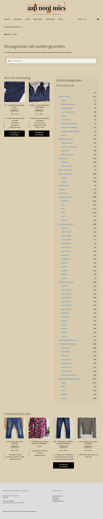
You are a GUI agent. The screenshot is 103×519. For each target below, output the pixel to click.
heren (63, 390)
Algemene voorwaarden (57, 495)
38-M (63, 209)
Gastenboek (17, 19)
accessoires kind (66, 143)
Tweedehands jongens (66, 224)
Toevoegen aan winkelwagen (14, 133)
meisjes (64, 182)
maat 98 (64, 278)
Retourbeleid (55, 497)
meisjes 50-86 (66, 367)
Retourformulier (56, 499)
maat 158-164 (66, 247)
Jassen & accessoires (66, 139)
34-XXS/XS (64, 201)
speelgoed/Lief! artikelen (70, 131)
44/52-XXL (64, 220)
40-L (62, 213)
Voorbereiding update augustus (69, 379)
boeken (63, 100)
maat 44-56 (65, 255)
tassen (63, 135)
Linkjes (60, 19)
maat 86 (64, 271)
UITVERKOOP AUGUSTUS (67, 344)
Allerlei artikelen (64, 96)
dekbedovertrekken (68, 104)
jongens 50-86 (66, 360)
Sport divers (63, 193)
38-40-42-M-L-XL (67, 166)
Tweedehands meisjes (66, 282)
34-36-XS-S (65, 162)
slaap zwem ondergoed (69, 127)
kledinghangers (66, 108)
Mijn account (38, 19)
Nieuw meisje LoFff (65, 170)
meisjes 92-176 (66, 371)
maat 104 (64, 228)
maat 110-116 (66, 232)
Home (8, 34)
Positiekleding (64, 185)
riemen (63, 116)
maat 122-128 (66, 236)
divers (63, 387)
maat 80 (64, 267)
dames (63, 383)
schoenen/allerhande (68, 375)
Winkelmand (50, 19)
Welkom (7, 19)
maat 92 (64, 274)
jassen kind (65, 151)
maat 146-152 (66, 243)
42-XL (63, 216)
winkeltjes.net (33, 511)
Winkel (27, 19)
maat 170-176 (66, 251)
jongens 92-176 (66, 363)
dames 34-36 (65, 348)
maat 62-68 (65, 259)
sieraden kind (65, 120)
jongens (64, 178)
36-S (62, 205)
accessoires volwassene (69, 147)
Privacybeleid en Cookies (57, 501)
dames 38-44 (65, 352)
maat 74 (64, 263)
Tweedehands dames (66, 197)
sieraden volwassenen (68, 124)
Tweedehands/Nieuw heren (68, 340)
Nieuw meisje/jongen (66, 174)
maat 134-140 (66, 240)
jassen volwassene (67, 154)
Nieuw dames (63, 158)
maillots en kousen (68, 112)
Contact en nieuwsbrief (12, 27)
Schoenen (62, 189)
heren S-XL (65, 356)
